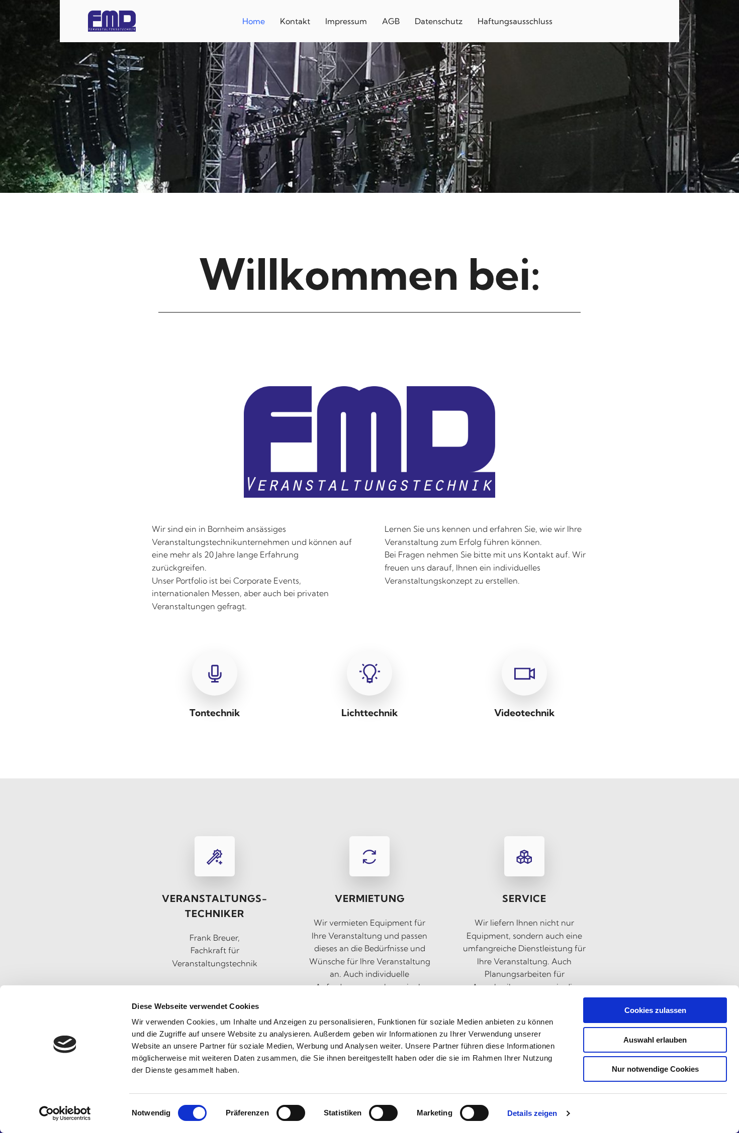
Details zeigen (532, 1113)
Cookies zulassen (655, 1010)
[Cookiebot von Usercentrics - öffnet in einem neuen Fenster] (65, 1113)
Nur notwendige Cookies (655, 1069)
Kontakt (295, 21)
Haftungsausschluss (515, 21)
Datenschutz (439, 21)
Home (253, 21)
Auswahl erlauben (655, 1040)
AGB (391, 21)
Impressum (346, 21)
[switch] (290, 1113)
